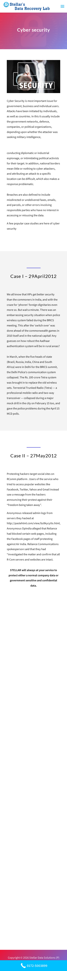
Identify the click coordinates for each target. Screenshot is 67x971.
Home (14, 802)
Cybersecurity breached (25, 918)
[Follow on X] (37, 708)
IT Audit (15, 892)
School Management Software (29, 842)
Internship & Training (23, 865)
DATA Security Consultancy (27, 905)
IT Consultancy (20, 872)
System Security (21, 925)
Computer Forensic (22, 878)
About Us (16, 809)
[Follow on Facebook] (30, 708)
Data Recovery (19, 822)
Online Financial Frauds (25, 931)
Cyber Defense (19, 816)
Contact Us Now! (33, 772)
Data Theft (17, 911)
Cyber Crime (18, 885)
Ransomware (19, 829)
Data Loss (17, 836)
